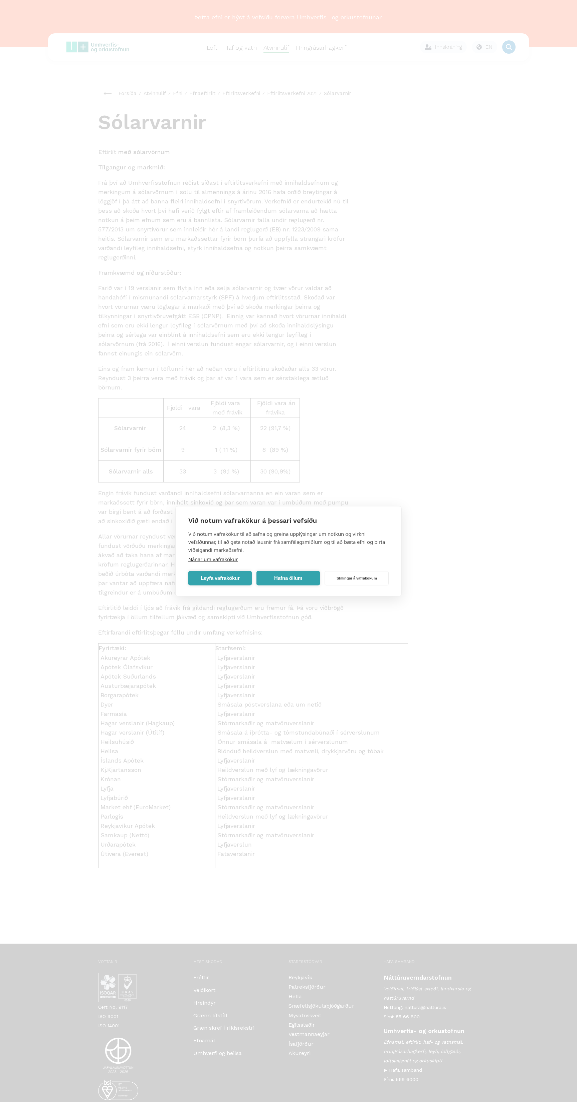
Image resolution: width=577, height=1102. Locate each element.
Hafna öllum (288, 578)
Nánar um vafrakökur (213, 559)
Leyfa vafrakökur (220, 578)
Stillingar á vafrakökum (357, 578)
